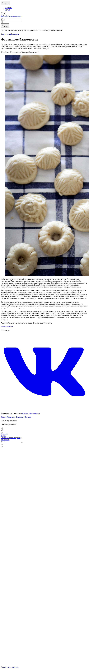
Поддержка (11, 417)
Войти (3, 16)
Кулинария (15, 34)
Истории (28, 417)
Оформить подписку (13, 16)
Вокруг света (6, 34)
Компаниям (20, 417)
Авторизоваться (7, 327)
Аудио (7, 10)
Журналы (8, 8)
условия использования (31, 413)
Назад (6, 4)
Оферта (3, 417)
